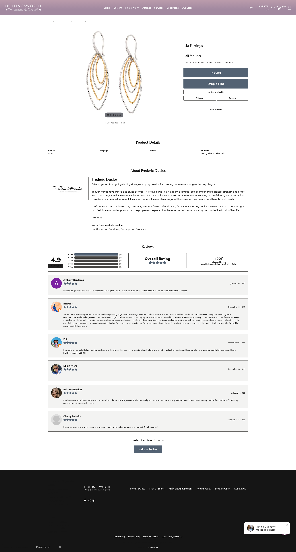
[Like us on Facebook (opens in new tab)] (85, 500)
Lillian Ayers (70, 365)
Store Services (137, 488)
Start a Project (156, 488)
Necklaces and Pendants (105, 229)
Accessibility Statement (172, 536)
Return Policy (204, 488)
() (120, 254)
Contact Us (240, 488)
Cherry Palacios (72, 416)
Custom (117, 7)
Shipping (199, 98)
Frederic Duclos (156, 153)
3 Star (70, 260)
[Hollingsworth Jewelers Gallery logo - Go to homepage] (23, 7)
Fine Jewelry (132, 7)
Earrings (67, 21)
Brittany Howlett (72, 389)
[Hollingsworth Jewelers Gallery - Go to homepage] (97, 488)
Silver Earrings (78, 21)
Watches (146, 7)
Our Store (187, 7)
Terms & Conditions (151, 536)
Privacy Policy (222, 488)
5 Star (70, 254)
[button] (273, 8)
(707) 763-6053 (114, 125)
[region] (114, 72)
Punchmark (153, 548)
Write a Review (148, 449)
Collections (172, 7)
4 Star (70, 257)
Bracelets (141, 229)
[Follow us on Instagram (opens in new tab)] (89, 500)
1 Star (70, 267)
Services (158, 7)
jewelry (58, 21)
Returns (232, 98)
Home (50, 21)
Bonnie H (68, 303)
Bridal (107, 7)
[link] (259, 8)
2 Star (70, 263)
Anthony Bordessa (73, 279)
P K (65, 339)
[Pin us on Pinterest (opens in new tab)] (93, 500)
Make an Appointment (180, 488)
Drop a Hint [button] (216, 83)
